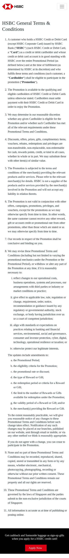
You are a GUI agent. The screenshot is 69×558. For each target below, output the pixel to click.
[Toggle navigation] (62, 6)
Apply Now (35, 547)
